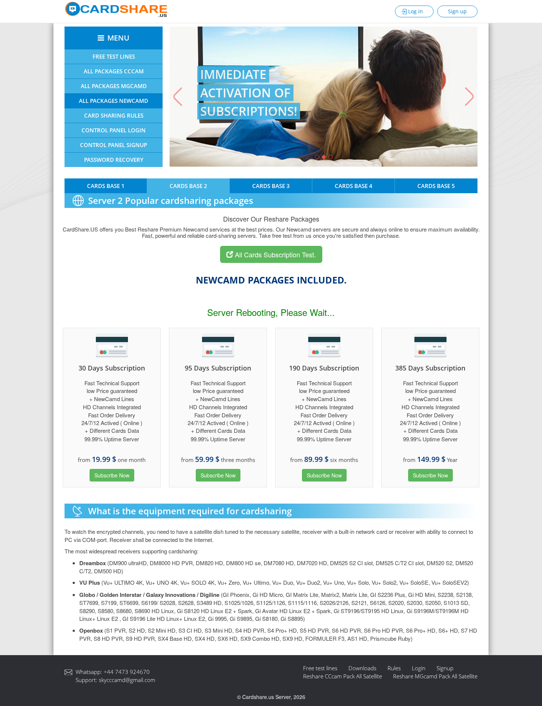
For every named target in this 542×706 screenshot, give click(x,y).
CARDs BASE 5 (436, 185)
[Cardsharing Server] (116, 10)
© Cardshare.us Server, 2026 (271, 696)
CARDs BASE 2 (188, 185)
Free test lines (320, 668)
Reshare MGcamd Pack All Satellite (435, 676)
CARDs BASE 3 (271, 185)
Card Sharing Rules (113, 115)
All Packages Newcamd (113, 100)
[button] (176, 97)
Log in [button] (415, 11)
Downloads (362, 668)
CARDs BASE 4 (353, 185)
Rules (394, 668)
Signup (445, 668)
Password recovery (113, 159)
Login (418, 668)
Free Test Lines (114, 56)
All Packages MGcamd (114, 86)
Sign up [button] (457, 11)
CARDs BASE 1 (106, 185)
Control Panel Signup (113, 145)
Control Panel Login (113, 130)
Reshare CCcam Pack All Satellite (342, 676)
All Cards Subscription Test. (274, 254)
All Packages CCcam (114, 71)
